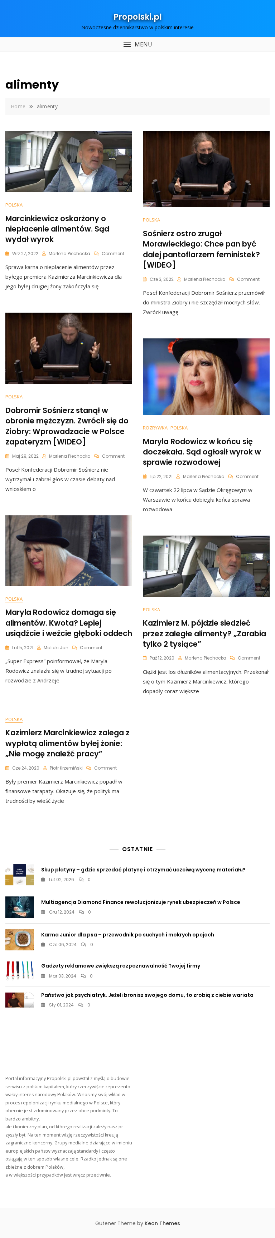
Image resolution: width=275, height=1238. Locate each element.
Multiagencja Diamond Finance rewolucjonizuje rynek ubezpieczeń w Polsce (140, 902)
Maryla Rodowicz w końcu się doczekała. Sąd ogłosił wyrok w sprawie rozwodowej (202, 452)
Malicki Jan (56, 648)
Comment (113, 253)
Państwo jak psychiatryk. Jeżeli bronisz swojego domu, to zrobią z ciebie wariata (147, 995)
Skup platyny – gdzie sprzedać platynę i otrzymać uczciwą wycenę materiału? (143, 869)
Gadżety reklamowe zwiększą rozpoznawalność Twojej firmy (120, 965)
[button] (137, 44)
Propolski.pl (138, 17)
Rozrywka (155, 427)
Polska (14, 205)
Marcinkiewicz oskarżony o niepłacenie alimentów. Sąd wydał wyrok (57, 229)
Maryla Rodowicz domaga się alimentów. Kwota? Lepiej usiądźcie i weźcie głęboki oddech (68, 622)
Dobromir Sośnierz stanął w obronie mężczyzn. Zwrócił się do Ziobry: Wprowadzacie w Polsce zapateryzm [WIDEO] (67, 426)
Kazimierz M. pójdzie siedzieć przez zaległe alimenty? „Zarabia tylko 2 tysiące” (204, 633)
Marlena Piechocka (69, 253)
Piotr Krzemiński (66, 768)
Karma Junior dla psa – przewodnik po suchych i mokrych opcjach (127, 934)
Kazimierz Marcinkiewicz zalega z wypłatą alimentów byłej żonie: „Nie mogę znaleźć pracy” (67, 743)
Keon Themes (162, 1223)
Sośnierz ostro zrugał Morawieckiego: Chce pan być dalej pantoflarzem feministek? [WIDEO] (201, 249)
